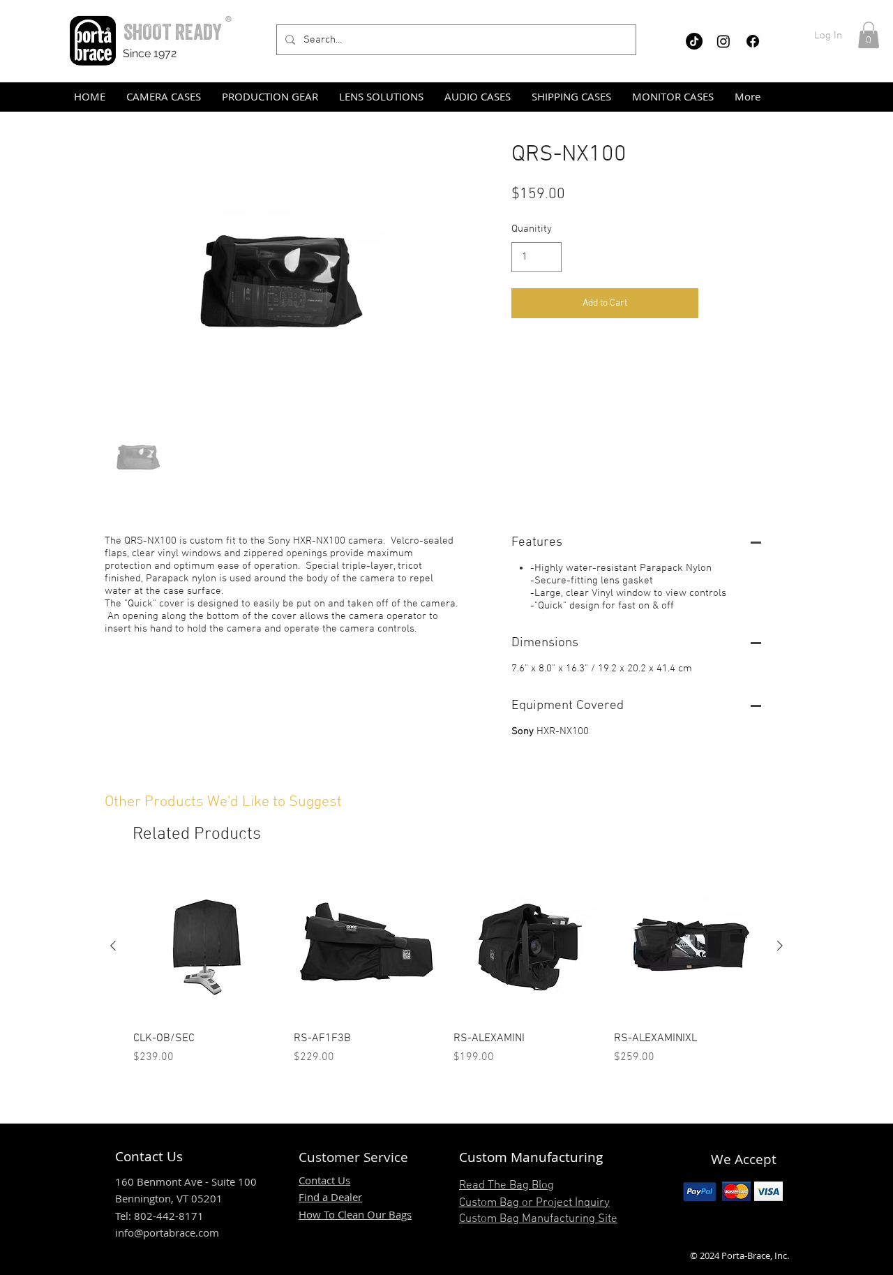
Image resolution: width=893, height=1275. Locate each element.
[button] (868, 35)
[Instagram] (723, 41)
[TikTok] (694, 41)
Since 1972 (150, 53)
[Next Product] (780, 945)
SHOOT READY (172, 31)
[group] (446, 969)
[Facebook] (752, 41)
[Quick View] (206, 946)
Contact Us (324, 1180)
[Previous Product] (113, 945)
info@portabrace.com (167, 1232)
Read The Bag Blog (506, 1186)
